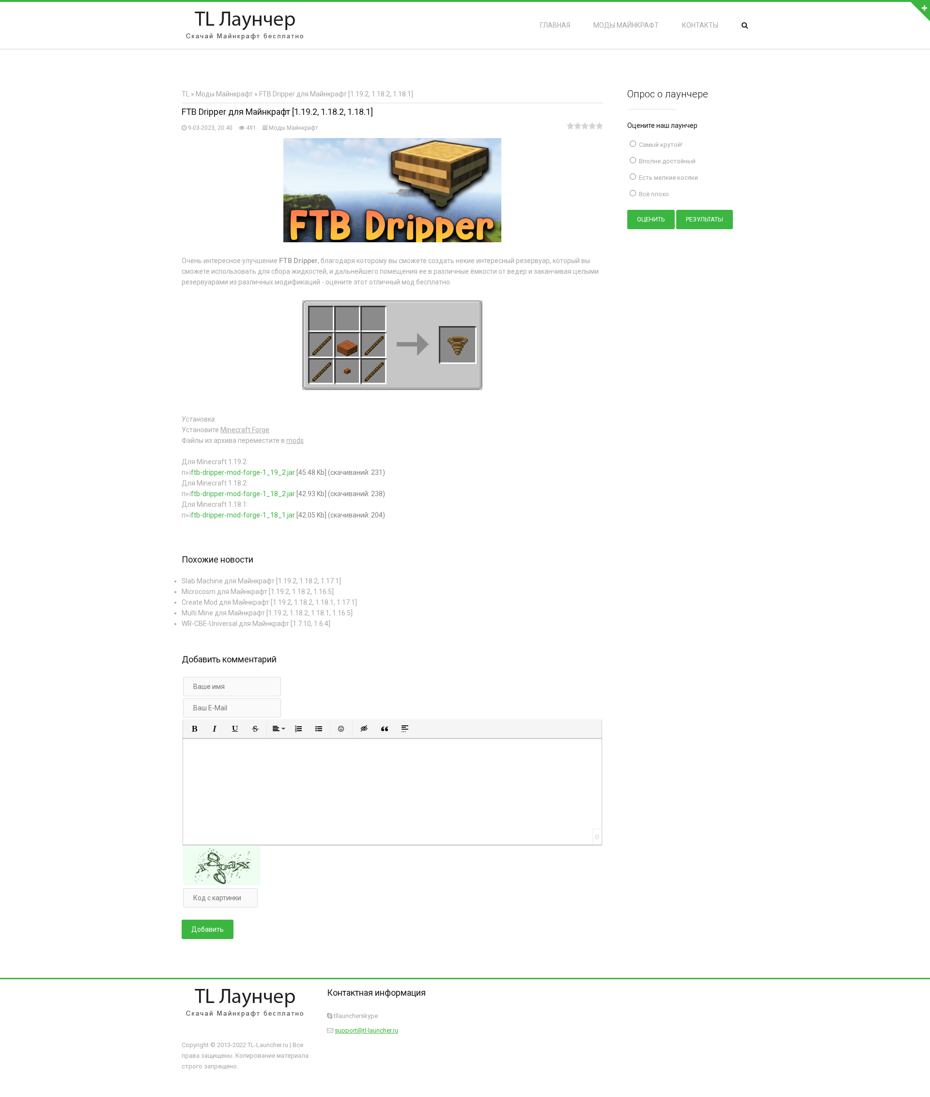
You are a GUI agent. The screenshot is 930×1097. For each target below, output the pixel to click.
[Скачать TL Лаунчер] (245, 25)
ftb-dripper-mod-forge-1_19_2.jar (243, 472)
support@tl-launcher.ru (366, 1030)
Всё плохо (653, 194)
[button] (194, 729)
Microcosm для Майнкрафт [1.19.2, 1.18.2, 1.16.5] (258, 592)
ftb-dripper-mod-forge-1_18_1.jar (243, 515)
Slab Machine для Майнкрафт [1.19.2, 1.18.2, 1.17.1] (261, 581)
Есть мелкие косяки (667, 177)
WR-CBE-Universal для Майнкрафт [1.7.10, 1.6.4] (256, 623)
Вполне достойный (666, 161)
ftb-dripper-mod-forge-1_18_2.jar (243, 494)
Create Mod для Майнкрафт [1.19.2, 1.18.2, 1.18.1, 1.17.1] (269, 602)
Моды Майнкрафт (293, 128)
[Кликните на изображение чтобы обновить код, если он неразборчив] (222, 883)
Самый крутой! (659, 144)
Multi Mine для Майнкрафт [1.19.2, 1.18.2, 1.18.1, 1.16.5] (267, 613)
